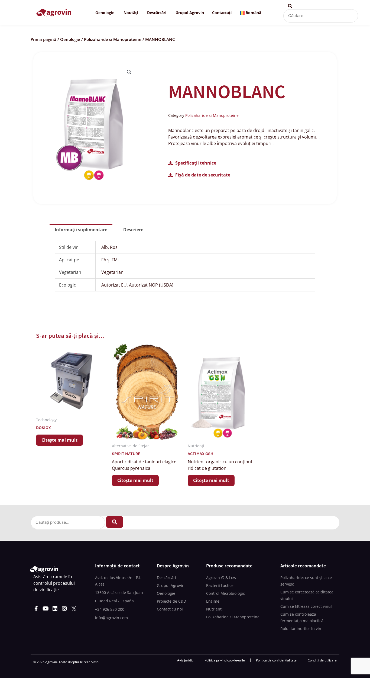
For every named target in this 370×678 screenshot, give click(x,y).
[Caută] (114, 522)
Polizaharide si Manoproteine (112, 39)
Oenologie (70, 39)
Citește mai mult (59, 440)
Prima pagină (43, 39)
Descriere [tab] (133, 230)
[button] (129, 72)
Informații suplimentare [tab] (81, 230)
